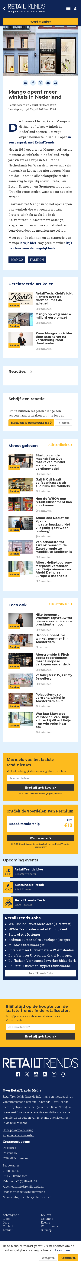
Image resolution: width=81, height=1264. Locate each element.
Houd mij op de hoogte (39, 787)
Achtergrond (11, 1215)
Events (45, 1222)
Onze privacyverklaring (18, 1130)
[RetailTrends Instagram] (54, 1075)
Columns (47, 1219)
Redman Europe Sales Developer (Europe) (39, 940)
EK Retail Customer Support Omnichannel (40, 966)
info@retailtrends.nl (30, 1186)
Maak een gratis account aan (30, 422)
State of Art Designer (24, 934)
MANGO (17, 260)
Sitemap (46, 1230)
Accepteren (68, 1257)
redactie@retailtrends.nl (31, 1192)
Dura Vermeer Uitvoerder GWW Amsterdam (41, 950)
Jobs (6, 1222)
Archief (7, 1230)
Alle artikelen (59, 445)
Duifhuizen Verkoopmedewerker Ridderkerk (42, 961)
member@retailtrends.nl (36, 1197)
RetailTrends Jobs (40, 973)
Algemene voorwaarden (18, 1135)
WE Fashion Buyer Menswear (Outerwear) (39, 924)
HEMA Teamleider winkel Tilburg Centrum (40, 929)
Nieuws (46, 1215)
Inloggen (63, 423)
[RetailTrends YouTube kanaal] (36, 1075)
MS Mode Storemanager (26, 945)
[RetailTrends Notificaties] (63, 1075)
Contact (8, 1226)
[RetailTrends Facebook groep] (18, 1075)
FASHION (37, 260)
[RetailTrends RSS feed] (45, 1075)
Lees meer (62, 1250)
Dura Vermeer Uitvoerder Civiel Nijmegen (40, 955)
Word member (40, 21)
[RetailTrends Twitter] (27, 1075)
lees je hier (28, 243)
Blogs (6, 1219)
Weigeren (48, 1258)
